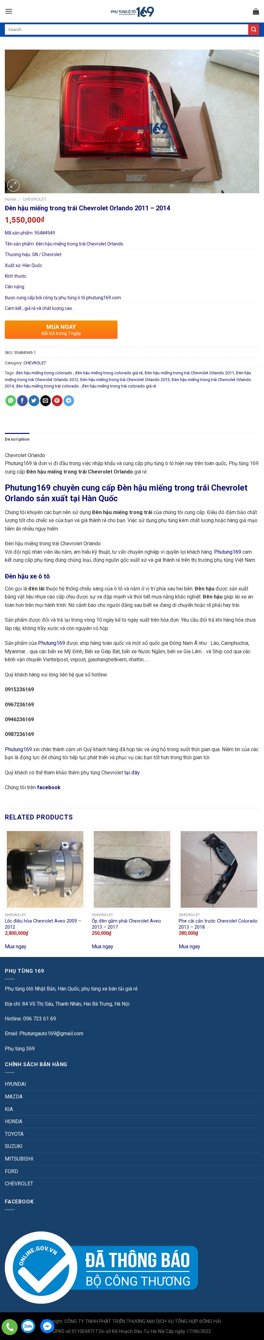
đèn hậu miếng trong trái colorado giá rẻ (119, 386)
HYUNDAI (15, 1084)
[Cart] (256, 11)
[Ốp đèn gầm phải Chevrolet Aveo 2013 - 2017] (132, 869)
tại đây (132, 773)
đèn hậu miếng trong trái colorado (48, 386)
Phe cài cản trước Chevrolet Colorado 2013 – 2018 (218, 924)
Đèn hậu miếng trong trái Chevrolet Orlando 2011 (189, 372)
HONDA (13, 1121)
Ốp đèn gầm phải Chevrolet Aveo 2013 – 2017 (126, 924)
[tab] (17, 439)
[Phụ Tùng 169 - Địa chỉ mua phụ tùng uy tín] (132, 11)
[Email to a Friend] (45, 400)
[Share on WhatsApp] (10, 400)
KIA (9, 1109)
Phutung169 (227, 552)
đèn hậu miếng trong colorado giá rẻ (109, 372)
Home (10, 199)
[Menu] (9, 11)
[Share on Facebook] (22, 400)
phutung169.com (103, 297)
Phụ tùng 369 (20, 1049)
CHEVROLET (34, 199)
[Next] (259, 892)
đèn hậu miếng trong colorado (44, 372)
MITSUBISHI (19, 1159)
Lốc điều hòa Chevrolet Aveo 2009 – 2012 (43, 924)
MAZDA (14, 1097)
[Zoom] (13, 185)
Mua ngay (15, 946)
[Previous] (5, 892)
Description (17, 439)
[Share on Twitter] (34, 400)
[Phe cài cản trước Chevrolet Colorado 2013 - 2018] (219, 869)
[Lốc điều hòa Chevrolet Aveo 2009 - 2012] (45, 869)
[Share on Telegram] (68, 400)
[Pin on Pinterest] (57, 400)
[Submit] (253, 29)
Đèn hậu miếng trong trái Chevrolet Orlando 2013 (125, 379)
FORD (11, 1171)
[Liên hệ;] (10, 1327)
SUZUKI (14, 1146)
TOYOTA (14, 1134)
